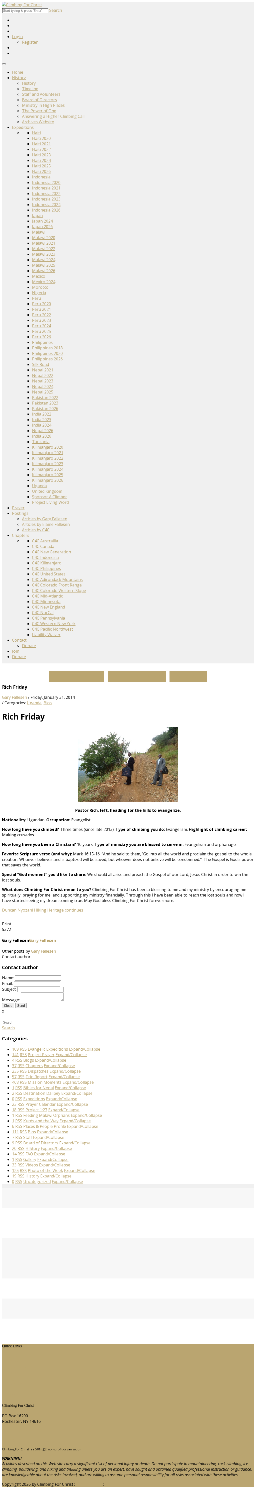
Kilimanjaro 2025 (47, 474)
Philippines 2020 (47, 353)
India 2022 (41, 414)
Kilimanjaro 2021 (47, 452)
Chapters (20, 535)
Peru (36, 298)
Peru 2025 (41, 331)
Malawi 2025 (43, 265)
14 (14, 1154)
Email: (7, 983)
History (19, 77)
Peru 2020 (41, 304)
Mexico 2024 (43, 281)
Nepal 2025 (42, 392)
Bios (48, 703)
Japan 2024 (42, 221)
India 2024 (41, 425)
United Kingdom (47, 491)
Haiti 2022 (41, 149)
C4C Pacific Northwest (52, 629)
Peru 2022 (41, 315)
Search (55, 10)
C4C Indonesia (45, 557)
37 (14, 1065)
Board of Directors (39, 100)
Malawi (38, 232)
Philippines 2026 (47, 359)
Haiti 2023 (41, 155)
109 (15, 1049)
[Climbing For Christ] (22, 5)
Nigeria (39, 292)
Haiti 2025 (41, 166)
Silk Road (40, 364)
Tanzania (41, 441)
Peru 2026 (41, 337)
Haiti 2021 (41, 144)
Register (30, 42)
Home (17, 72)
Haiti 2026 (41, 171)
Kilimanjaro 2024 (47, 469)
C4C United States (49, 574)
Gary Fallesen (14, 697)
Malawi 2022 (43, 248)
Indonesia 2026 (46, 210)
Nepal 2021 (42, 370)
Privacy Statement (121, 1484)
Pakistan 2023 (45, 403)
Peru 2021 (41, 309)
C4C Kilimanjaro (47, 563)
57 (14, 1076)
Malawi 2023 (43, 254)
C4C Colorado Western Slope (59, 590)
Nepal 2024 (42, 386)
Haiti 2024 (41, 160)
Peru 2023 (41, 320)
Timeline (30, 88)
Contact (19, 640)
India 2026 (41, 436)
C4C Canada (43, 546)
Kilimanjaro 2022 (47, 458)
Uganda (39, 485)
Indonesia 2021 (46, 188)
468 (15, 1082)
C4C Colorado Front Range (57, 585)
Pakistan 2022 (45, 397)
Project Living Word (50, 502)
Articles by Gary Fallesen (44, 519)
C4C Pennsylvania (48, 618)
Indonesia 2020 (46, 182)
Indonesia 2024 (46, 204)
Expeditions (23, 127)
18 (14, 1110)
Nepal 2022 (42, 375)
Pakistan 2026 (45, 408)
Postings (20, 513)
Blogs (11, 1378)
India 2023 (41, 419)
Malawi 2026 (43, 270)
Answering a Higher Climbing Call (53, 116)
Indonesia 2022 (46, 193)
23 (14, 1104)
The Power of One (39, 111)
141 (15, 1054)
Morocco (40, 287)
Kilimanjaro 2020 (47, 447)
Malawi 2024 (43, 259)
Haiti (36, 133)
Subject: (9, 989)
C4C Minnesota (46, 601)
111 (15, 1132)
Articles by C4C (36, 530)
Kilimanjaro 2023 (47, 463)
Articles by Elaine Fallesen (46, 524)
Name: (8, 977)
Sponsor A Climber (49, 497)
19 (14, 1176)
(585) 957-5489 (16, 1431)
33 (14, 1165)
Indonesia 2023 (46, 199)
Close (8, 1006)
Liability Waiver (46, 634)
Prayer (18, 508)
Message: (11, 1000)
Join (15, 651)
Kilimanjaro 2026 (47, 480)
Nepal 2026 (42, 430)
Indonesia (41, 177)
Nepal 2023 (42, 381)
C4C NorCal (43, 612)
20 (14, 1148)
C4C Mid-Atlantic (47, 596)
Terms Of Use (89, 1484)
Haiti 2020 (41, 138)
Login (17, 36)
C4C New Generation (51, 552)
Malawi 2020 (43, 237)
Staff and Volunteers (41, 94)
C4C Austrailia (45, 541)
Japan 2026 (42, 226)
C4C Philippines (46, 568)
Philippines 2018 (47, 348)
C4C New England (48, 607)
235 (15, 1071)
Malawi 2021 (43, 243)
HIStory (13, 1362)
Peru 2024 (41, 326)
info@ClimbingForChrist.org (28, 1440)
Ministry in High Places (43, 105)
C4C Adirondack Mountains (57, 579)
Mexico (38, 276)
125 (15, 1170)
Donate (29, 645)
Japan (37, 215)
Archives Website (38, 122)
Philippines (42, 342)
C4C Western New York (54, 623)
